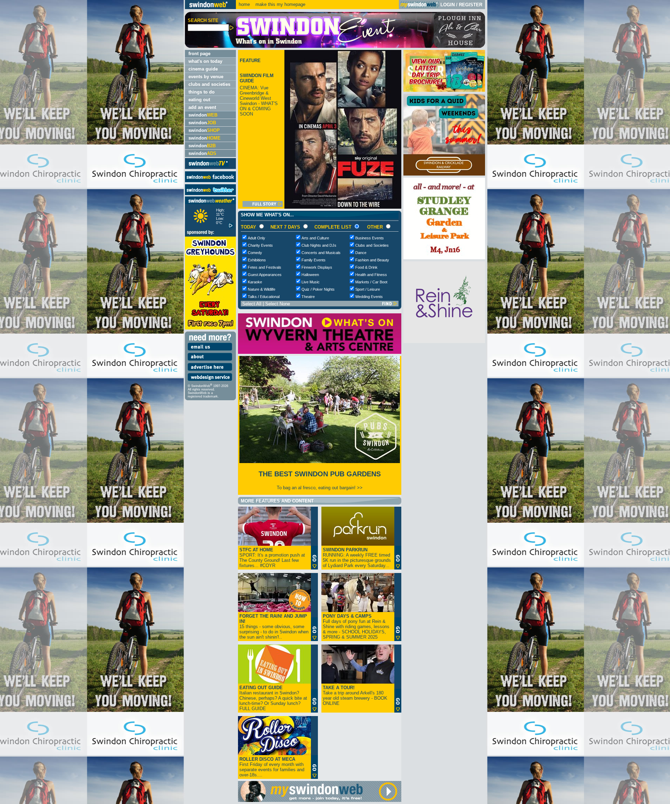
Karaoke (255, 282)
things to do (201, 92)
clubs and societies (209, 84)
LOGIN (447, 4)
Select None (277, 303)
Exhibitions (257, 260)
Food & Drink (366, 267)
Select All (251, 303)
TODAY (248, 227)
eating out (199, 99)
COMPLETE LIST (332, 227)
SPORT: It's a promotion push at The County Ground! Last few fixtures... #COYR (272, 557)
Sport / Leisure (367, 289)
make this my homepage (279, 4)
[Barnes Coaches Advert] (444, 90)
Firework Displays (317, 267)
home (244, 4)
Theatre (308, 297)
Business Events (369, 238)
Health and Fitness (371, 275)
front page (199, 53)
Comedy (255, 253)
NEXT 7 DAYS (285, 227)
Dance (360, 253)
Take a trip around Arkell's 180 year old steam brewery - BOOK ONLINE (355, 695)
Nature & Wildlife (261, 289)
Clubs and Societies (372, 245)
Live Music (311, 282)
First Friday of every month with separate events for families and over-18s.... (271, 767)
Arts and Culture (315, 238)
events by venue (205, 76)
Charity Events (260, 245)
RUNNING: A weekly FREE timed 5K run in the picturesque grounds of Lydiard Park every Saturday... (357, 557)
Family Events (314, 260)
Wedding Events (369, 297)
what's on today (205, 61)
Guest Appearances (265, 275)
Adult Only (256, 238)
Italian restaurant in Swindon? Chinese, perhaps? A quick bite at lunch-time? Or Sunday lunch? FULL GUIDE (273, 698)
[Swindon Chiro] (91, 402)
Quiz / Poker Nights (318, 289)
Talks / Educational (264, 297)
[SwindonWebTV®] (208, 166)
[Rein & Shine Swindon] (444, 341)
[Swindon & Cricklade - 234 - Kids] (444, 174)
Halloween (310, 275)
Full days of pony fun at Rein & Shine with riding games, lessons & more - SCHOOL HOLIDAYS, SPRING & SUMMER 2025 (356, 626)
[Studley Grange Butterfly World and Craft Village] (444, 257)
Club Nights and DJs (319, 245)
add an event (202, 107)
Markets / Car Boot (371, 282)
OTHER (375, 227)
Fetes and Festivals (264, 267)
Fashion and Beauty (372, 260)
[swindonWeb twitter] (210, 193)
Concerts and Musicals (321, 253)
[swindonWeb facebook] (210, 180)
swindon (202, 115)
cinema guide (203, 69)
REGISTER (470, 4)
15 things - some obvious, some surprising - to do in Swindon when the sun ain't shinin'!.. (273, 626)
